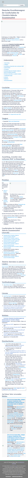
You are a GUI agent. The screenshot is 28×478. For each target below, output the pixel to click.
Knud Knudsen (20, 96)
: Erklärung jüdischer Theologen (14, 335)
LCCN (23, 388)
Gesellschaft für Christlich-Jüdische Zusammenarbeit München (11, 252)
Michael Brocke (16, 374)
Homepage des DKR (8, 324)
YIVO (7, 168)
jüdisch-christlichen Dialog (12, 52)
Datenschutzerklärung (17, 476)
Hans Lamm (16, 173)
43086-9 (18, 388)
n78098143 (4, 389)
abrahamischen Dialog (12, 134)
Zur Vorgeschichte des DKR (15, 114)
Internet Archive (22, 367)
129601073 (13, 389)
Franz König (19, 273)
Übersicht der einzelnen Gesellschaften (12, 327)
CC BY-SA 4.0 (18, 408)
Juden (20, 54)
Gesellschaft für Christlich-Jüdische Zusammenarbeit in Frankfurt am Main (12, 238)
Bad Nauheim (8, 96)
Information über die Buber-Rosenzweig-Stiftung (14, 330)
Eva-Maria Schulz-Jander (14, 456)
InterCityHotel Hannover (12, 452)
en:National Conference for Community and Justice (14, 346)
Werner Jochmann (13, 303)
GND (15, 388)
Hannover (17, 38)
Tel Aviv (16, 170)
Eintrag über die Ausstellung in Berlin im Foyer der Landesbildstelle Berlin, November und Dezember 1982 (15, 352)
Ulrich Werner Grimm (8, 285)
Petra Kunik (8, 39)
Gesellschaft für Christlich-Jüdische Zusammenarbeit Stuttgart (11, 256)
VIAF (10, 389)
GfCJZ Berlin (18, 363)
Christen (15, 54)
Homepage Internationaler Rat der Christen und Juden (14, 333)
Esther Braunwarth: (14, 307)
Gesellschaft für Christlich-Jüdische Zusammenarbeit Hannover (11, 241)
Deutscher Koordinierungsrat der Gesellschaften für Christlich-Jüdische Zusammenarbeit (15, 415)
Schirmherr (6, 140)
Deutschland (21, 47)
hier (11, 465)
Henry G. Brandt (5, 191)
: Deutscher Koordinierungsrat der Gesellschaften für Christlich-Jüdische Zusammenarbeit (13, 320)
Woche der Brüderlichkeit (14, 121)
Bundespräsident (11, 142)
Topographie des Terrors (12, 217)
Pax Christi (23, 275)
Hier (16, 465)
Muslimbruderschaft (18, 426)
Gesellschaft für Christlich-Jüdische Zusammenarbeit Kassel (11, 244)
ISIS (12, 427)
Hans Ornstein (5, 266)
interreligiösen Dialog (17, 137)
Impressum (8, 476)
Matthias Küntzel (10, 420)
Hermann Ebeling (17, 100)
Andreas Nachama (15, 39)
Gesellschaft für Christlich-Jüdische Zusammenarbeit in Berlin (11, 236)
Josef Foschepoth (7, 108)
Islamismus (14, 428)
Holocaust (14, 55)
